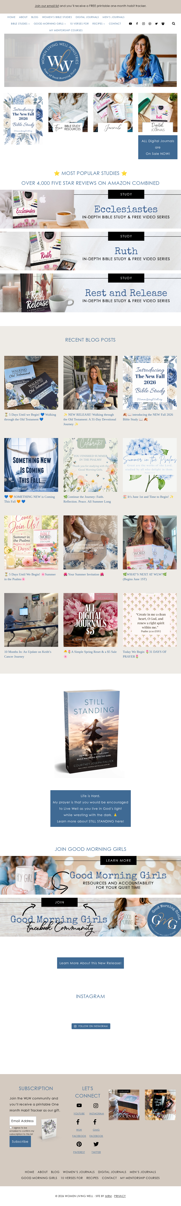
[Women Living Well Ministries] (90, 60)
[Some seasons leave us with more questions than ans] (145, 1014)
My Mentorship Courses (66, 30)
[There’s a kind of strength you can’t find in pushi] (58, 1014)
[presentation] (31, 383)
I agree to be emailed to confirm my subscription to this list (22, 1130)
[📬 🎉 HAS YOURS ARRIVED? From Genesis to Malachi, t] (36, 1014)
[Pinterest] (150, 23)
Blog (55, 1172)
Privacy (120, 1196)
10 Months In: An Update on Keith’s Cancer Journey (27, 654)
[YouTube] (130, 23)
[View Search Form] (173, 23)
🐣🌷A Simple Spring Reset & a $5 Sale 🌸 (90, 654)
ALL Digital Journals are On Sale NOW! (158, 147)
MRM (108, 1196)
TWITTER (96, 1152)
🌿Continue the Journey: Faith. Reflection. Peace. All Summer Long (87, 499)
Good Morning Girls (39, 1178)
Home (29, 1172)
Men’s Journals (143, 1172)
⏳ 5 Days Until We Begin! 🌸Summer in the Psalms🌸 (30, 577)
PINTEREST (79, 1152)
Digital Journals (112, 1172)
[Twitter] (156, 23)
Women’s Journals (79, 1172)
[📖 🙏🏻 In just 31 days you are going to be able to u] (80, 1014)
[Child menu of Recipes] (66, 24)
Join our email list (47, 6)
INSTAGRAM (96, 1113)
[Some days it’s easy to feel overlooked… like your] (101, 1014)
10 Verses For (72, 1178)
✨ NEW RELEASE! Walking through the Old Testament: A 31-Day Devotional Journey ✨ (89, 419)
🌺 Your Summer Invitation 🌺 (83, 574)
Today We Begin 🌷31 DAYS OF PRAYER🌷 (145, 654)
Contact (115, 23)
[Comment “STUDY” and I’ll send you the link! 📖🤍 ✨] (123, 1014)
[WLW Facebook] (137, 23)
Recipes (92, 1178)
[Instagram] (143, 23)
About (43, 1172)
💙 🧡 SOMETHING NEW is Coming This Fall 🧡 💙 (29, 499)
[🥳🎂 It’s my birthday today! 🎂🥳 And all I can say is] (14, 1014)
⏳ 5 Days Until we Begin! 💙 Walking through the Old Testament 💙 (30, 417)
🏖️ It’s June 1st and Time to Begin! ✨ (148, 497)
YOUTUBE (79, 1113)
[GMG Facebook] (163, 23)
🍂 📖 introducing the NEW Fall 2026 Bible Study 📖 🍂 (148, 417)
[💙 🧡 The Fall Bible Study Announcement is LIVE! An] (167, 1014)
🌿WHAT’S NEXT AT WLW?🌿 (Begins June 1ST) (145, 577)
